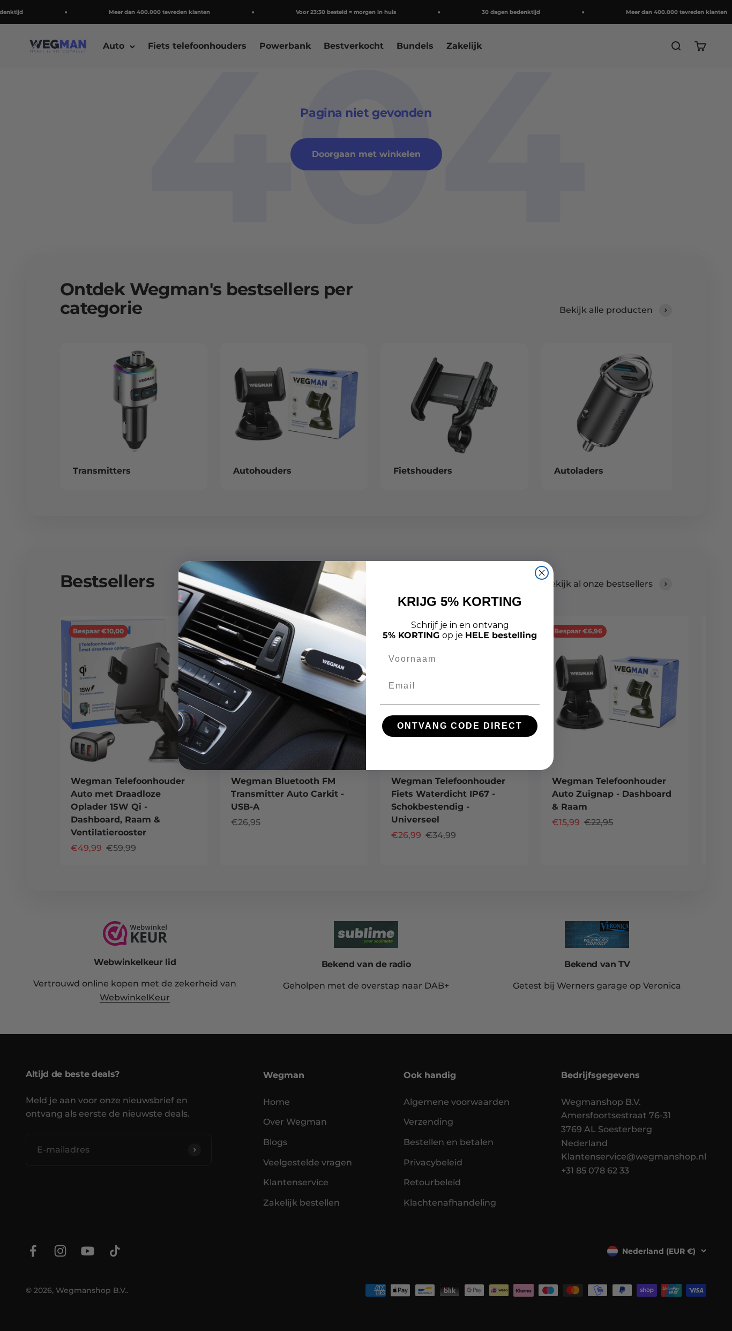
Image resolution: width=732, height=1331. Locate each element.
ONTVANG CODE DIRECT (459, 725)
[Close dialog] (541, 572)
